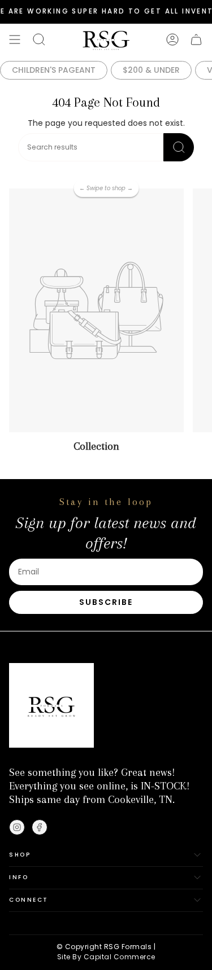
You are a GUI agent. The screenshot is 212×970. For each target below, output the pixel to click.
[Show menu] (14, 39)
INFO (18, 877)
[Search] (178, 147)
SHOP (20, 854)
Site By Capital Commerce (106, 957)
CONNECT (29, 900)
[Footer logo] (51, 705)
